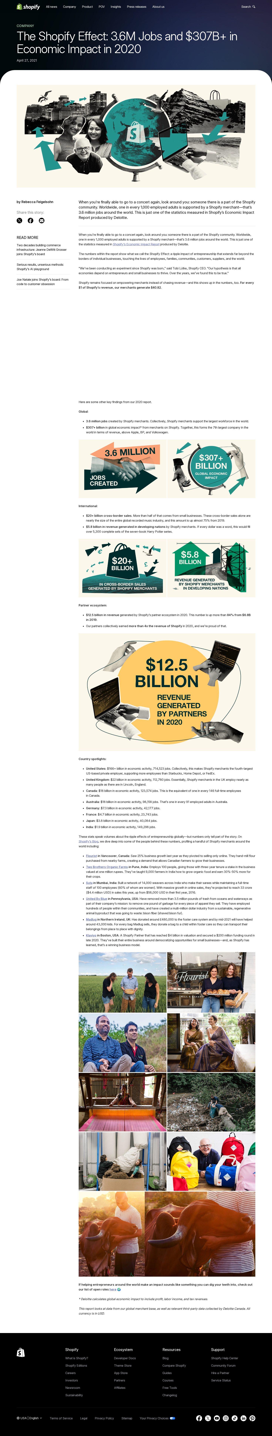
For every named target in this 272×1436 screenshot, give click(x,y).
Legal (83, 1418)
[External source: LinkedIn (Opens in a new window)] (243, 1418)
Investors (71, 1380)
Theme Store (123, 1365)
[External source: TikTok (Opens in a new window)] (235, 1418)
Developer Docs (125, 1358)
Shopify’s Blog (88, 841)
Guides (167, 1373)
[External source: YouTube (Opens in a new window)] (217, 1418)
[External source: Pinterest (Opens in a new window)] (252, 1418)
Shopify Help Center (224, 1358)
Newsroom (72, 1388)
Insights (116, 7)
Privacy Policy (104, 1418)
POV (102, 7)
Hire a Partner (220, 1373)
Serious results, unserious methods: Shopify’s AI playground (40, 267)
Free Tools (169, 1388)
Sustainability (74, 1395)
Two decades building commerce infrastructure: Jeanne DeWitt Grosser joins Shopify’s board (42, 249)
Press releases (136, 7)
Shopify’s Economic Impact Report (136, 244)
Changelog (169, 1395)
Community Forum (223, 1365)
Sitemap (126, 1418)
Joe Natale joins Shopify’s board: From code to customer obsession (42, 282)
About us (158, 7)
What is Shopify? (76, 1358)
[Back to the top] (21, 1352)
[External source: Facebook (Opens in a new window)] (30, 220)
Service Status (221, 1380)
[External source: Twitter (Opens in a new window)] (19, 220)
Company (69, 7)
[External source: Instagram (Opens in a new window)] (226, 1418)
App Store (121, 1373)
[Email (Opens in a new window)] (41, 220)
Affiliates (119, 1388)
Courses (168, 1380)
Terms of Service (61, 1418)
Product (87, 7)
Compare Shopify (174, 1365)
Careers (70, 1373)
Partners (119, 1380)
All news (51, 7)
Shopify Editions (76, 1365)
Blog (165, 1358)
